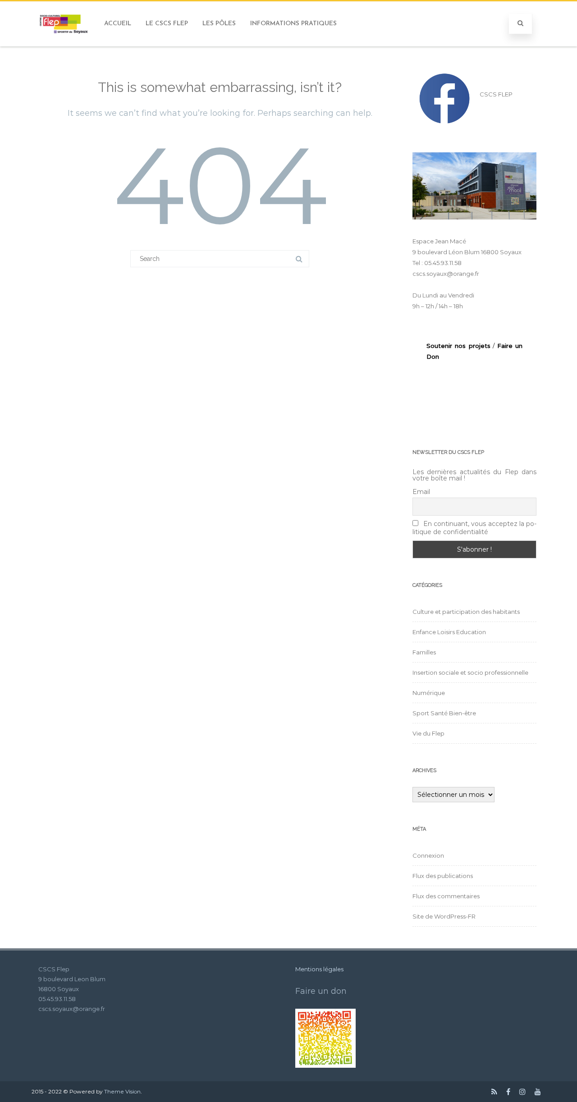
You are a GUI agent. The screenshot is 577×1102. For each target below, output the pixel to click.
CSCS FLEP (496, 94)
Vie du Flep (428, 733)
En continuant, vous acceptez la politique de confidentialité (474, 528)
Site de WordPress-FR (444, 916)
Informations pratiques (293, 23)
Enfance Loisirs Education (449, 632)
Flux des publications (442, 875)
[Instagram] (522, 1092)
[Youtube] (537, 1092)
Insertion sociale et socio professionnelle (470, 672)
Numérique (428, 692)
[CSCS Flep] (64, 43)
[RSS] (494, 1092)
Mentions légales (319, 969)
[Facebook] (508, 1092)
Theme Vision (122, 1091)
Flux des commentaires (446, 896)
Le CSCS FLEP (167, 23)
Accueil (117, 23)
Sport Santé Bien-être (444, 713)
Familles (424, 652)
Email (421, 492)
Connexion (428, 855)
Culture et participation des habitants (466, 611)
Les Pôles (219, 23)
